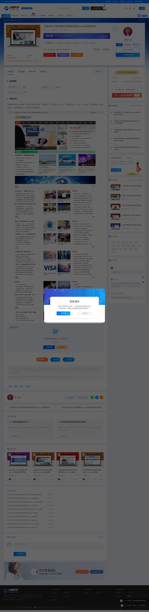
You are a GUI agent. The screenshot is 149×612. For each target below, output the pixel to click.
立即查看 (63, 313)
